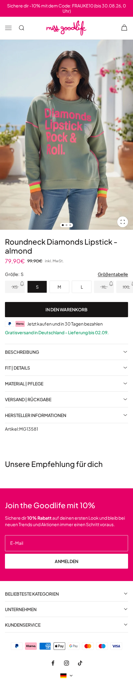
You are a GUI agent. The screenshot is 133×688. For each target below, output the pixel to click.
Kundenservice (23, 624)
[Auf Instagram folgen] (66, 663)
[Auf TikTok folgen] (80, 663)
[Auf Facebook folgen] (53, 663)
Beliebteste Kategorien (32, 593)
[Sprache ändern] (66, 675)
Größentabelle (113, 274)
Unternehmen (20, 609)
